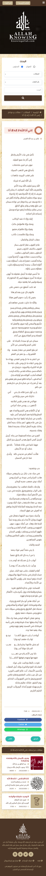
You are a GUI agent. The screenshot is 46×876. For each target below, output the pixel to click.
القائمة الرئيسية (23, 3)
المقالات (26, 112)
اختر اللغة (8, 3)
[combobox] (23, 74)
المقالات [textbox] (36, 74)
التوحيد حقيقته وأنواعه (19, 796)
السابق (35, 739)
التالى (10, 739)
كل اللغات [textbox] (35, 82)
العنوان (28, 67)
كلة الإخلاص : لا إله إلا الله (18, 778)
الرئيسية (36, 112)
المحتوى (16, 67)
